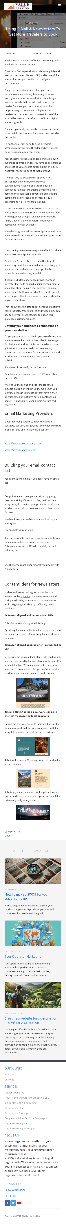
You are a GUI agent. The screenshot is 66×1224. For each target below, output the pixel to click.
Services (9, 1079)
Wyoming (26, 596)
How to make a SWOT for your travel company (27, 896)
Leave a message (15, 1190)
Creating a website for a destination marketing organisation (31, 1020)
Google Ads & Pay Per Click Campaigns (26, 1118)
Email (7, 835)
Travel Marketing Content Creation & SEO (27, 1097)
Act (19, 831)
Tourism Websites (14, 1092)
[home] (17, 6)
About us (9, 1074)
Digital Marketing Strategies (20, 1128)
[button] (59, 5)
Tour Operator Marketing (23, 956)
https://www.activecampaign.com (23, 443)
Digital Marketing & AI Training (21, 1102)
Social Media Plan (14, 1108)
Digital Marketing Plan (16, 1123)
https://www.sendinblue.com (20, 450)
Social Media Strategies (18, 1113)
